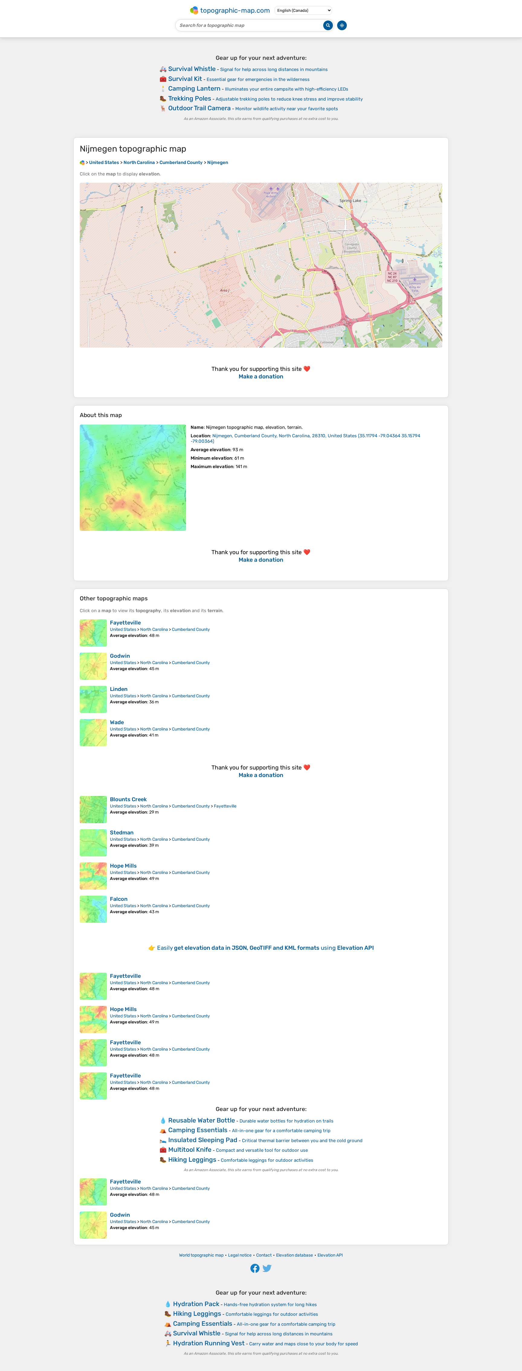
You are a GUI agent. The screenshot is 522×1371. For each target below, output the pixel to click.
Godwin (120, 656)
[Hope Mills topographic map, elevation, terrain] (93, 876)
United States (123, 629)
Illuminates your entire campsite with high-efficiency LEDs (286, 89)
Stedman (122, 832)
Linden (118, 689)
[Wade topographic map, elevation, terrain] (93, 732)
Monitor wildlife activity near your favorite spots (286, 108)
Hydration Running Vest (209, 1343)
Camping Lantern (194, 88)
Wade (117, 722)
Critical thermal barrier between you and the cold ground (302, 1140)
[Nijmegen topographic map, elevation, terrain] (133, 478)
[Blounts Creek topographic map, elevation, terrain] (93, 809)
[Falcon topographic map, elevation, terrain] (93, 909)
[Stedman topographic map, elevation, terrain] (93, 842)
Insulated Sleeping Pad (202, 1140)
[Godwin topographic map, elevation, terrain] (93, 666)
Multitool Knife (189, 1149)
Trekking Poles (189, 98)
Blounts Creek (128, 799)
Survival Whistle (192, 68)
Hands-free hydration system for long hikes (270, 1304)
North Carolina (154, 629)
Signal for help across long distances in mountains (274, 69)
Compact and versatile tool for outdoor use (262, 1150)
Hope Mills (123, 865)
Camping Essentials (197, 1130)
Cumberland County (191, 629)
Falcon (118, 899)
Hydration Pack (196, 1304)
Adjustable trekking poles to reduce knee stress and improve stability (289, 99)
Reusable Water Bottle (201, 1120)
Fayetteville (125, 622)
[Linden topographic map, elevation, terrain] (93, 699)
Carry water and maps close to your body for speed (303, 1344)
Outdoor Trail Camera (199, 108)
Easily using (265, 947)
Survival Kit (185, 78)
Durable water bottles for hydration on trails (287, 1121)
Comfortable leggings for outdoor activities (267, 1160)
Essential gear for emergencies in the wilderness (258, 79)
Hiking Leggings (192, 1159)
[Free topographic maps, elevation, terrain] (82, 162)
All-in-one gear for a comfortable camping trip (281, 1130)
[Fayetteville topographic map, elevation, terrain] (93, 633)
